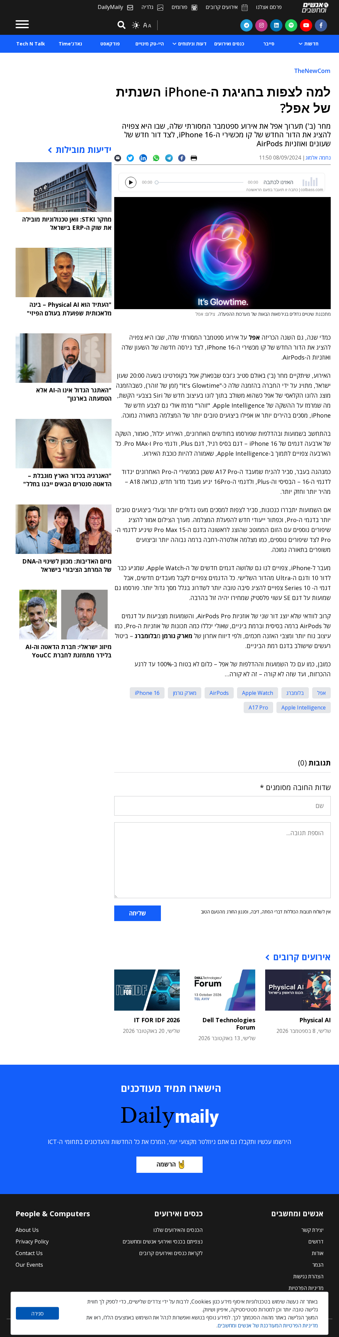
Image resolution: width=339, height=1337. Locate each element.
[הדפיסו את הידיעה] (196, 158)
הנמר (317, 1264)
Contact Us (29, 1253)
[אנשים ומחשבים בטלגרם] (246, 25)
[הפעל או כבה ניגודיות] (136, 25)
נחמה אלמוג (318, 157)
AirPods (219, 693)
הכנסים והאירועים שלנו (178, 1230)
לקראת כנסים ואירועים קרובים (171, 1253)
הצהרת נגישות (308, 1276)
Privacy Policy (32, 1241)
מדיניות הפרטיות (306, 1288)
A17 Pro (258, 707)
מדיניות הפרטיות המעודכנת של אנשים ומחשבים (268, 1325)
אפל (321, 693)
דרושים (315, 1241)
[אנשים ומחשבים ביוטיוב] (306, 25)
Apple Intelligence (303, 707)
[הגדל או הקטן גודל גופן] (147, 25)
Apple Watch (257, 693)
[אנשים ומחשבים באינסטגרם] (261, 25)
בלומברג (295, 693)
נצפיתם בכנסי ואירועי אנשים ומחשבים (162, 1241)
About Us (27, 1230)
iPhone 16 (147, 693)
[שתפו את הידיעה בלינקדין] (145, 158)
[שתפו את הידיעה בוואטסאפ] (158, 158)
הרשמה (166, 1164)
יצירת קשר (312, 1230)
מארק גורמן (184, 693)
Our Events (29, 1264)
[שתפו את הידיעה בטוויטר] (132, 158)
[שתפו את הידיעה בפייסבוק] (184, 158)
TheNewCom (312, 71)
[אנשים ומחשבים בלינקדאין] (276, 25)
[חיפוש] (120, 25)
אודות (317, 1253)
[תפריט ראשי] (22, 25)
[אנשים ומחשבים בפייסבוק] (321, 25)
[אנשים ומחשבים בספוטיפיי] (291, 25)
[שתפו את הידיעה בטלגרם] (171, 158)
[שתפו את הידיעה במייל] (120, 158)
